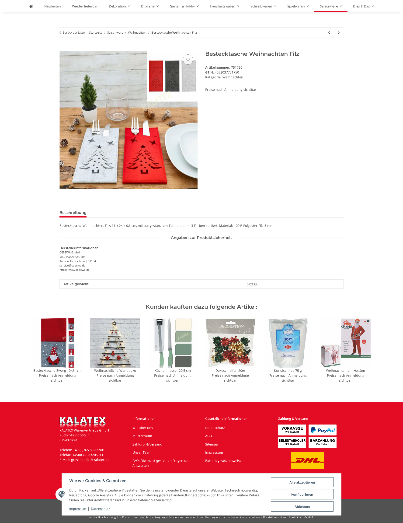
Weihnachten (232, 77)
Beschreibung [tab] (73, 213)
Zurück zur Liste (74, 32)
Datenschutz (100, 509)
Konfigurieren (302, 494)
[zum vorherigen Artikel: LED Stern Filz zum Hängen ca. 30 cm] (329, 33)
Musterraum (142, 436)
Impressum (77, 509)
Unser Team (141, 452)
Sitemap (211, 444)
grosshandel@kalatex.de (90, 459)
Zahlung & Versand (147, 444)
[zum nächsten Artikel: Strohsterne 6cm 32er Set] (339, 33)
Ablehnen (302, 507)
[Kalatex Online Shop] (31, 6)
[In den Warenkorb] (63, 48)
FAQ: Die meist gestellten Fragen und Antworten (161, 463)
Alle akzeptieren (302, 482)
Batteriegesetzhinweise (223, 460)
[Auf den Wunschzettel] (188, 59)
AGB (208, 436)
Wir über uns (142, 427)
